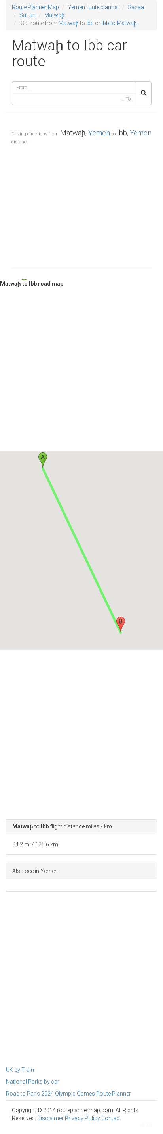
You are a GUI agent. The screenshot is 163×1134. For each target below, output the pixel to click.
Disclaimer (50, 1118)
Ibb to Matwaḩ (119, 23)
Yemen (99, 133)
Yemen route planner (93, 7)
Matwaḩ (54, 15)
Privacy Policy (82, 1118)
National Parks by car (32, 1081)
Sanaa (136, 7)
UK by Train (20, 1070)
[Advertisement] (81, 204)
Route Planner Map (35, 7)
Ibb (90, 23)
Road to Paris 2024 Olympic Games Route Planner (68, 1093)
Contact (111, 1118)
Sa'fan (27, 15)
